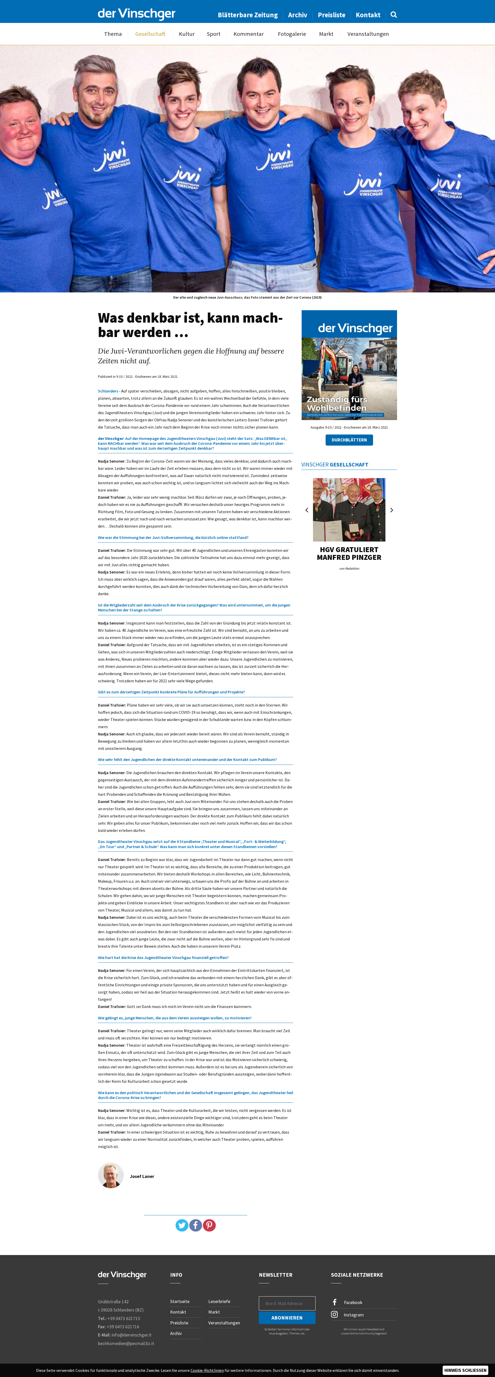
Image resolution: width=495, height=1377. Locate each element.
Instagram (353, 1315)
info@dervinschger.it (132, 1335)
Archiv (297, 15)
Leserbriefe (219, 1301)
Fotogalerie (292, 33)
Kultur (187, 33)
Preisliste (331, 15)
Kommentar (249, 33)
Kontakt (368, 15)
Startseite (179, 1301)
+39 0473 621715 (124, 1318)
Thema (113, 33)
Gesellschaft (150, 33)
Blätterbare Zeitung (248, 15)
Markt (326, 33)
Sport (213, 33)
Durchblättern (349, 440)
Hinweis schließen (465, 1370)
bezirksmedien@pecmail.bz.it (126, 1343)
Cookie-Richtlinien (207, 1370)
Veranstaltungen (368, 33)
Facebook (352, 1302)
